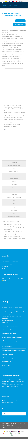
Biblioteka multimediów (10, 274)
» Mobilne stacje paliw (7, 314)
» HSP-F (4, 268)
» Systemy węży (6, 361)
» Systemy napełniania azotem (10, 329)
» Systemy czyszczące (8, 354)
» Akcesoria (5, 322)
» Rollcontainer (6, 365)
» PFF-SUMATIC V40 (7, 264)
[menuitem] (3, 427)
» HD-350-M (5, 266)
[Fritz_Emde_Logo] (11, 5)
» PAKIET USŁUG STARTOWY (10, 262)
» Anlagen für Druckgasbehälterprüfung (12, 337)
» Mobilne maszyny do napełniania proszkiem (13, 312)
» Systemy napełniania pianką (9, 333)
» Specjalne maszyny (7, 358)
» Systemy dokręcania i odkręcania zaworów (13, 350)
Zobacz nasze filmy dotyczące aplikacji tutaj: (13, 278)
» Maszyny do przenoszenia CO (10, 326)
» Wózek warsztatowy (7, 320)
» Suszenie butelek (7, 346)
